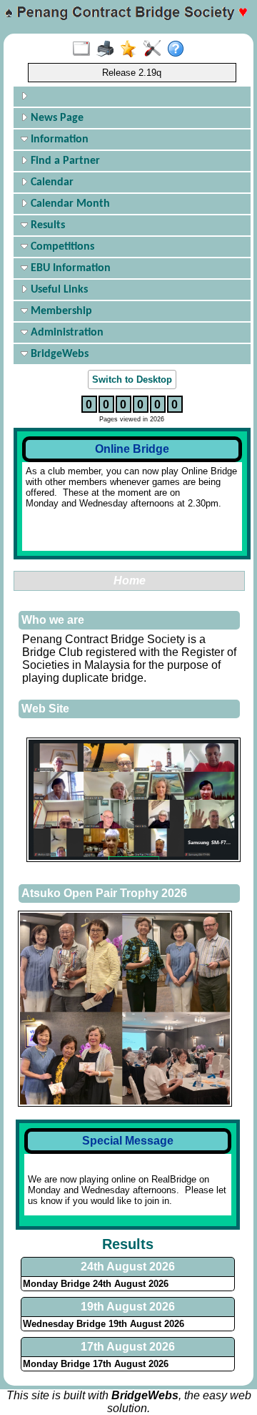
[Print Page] (108, 49)
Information (58, 139)
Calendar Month (69, 204)
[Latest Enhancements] (131, 49)
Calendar (51, 182)
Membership (60, 311)
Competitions (61, 247)
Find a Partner (64, 161)
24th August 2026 (128, 1266)
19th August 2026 (128, 1307)
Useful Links (58, 289)
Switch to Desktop (132, 379)
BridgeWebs (58, 354)
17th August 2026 (128, 1347)
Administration (66, 332)
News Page (56, 118)
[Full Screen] (84, 49)
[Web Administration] (155, 49)
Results (46, 225)
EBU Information (69, 268)
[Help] (179, 49)
